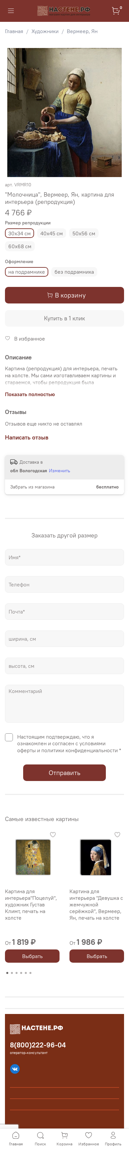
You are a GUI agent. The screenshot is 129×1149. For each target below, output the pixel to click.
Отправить (64, 772)
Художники (45, 31)
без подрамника (74, 271)
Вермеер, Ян (82, 31)
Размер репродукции (28, 223)
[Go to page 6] (30, 973)
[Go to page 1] (7, 973)
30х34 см (19, 233)
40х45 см (51, 233)
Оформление (19, 261)
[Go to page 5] (26, 973)
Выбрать (32, 956)
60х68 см (19, 246)
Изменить (59, 471)
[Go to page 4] (21, 973)
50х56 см (83, 233)
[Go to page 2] (12, 973)
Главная (14, 31)
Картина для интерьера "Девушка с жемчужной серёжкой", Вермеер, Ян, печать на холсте (96, 904)
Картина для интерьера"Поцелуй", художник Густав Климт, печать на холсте (31, 904)
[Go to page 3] (17, 973)
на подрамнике (26, 271)
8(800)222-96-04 (38, 1044)
